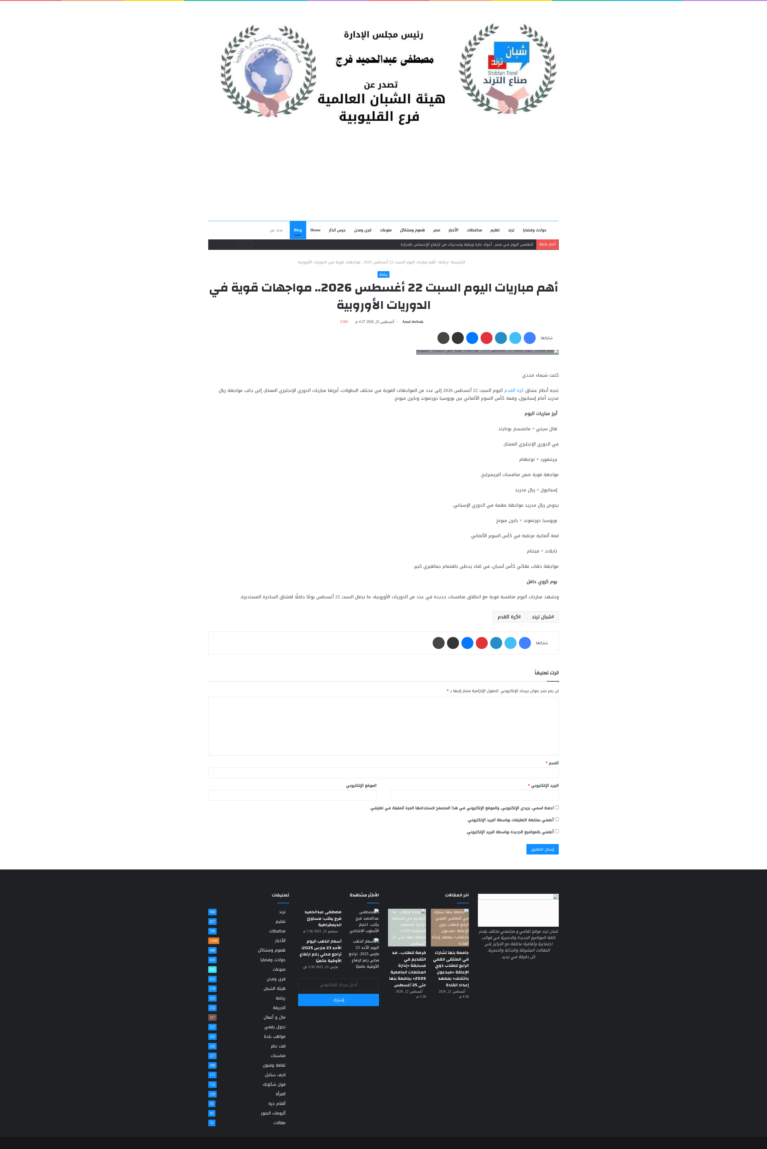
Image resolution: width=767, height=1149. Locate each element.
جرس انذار (337, 230)
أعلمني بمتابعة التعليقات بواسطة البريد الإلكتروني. (510, 820)
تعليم (495, 230)
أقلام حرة (277, 1103)
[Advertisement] (383, 176)
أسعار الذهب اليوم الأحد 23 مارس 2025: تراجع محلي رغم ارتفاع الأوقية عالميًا (321, 951)
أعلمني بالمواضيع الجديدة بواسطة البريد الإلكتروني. (510, 832)
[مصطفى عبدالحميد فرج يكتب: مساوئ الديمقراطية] (362, 921)
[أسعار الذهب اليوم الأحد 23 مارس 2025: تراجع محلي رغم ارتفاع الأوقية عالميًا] (362, 954)
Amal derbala (412, 321)
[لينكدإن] (501, 338)
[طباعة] (443, 338)
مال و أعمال (275, 1017)
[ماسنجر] (472, 338)
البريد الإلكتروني (543, 785)
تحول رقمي (275, 1027)
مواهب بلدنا (275, 1036)
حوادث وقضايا (534, 230)
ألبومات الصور (273, 1113)
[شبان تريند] (383, 66)
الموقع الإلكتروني (361, 785)
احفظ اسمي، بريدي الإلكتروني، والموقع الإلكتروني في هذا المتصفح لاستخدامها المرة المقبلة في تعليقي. (462, 808)
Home (315, 230)
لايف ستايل (275, 1075)
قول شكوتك (274, 1084)
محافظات (474, 230)
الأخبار (453, 230)
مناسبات (278, 1056)
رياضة (443, 262)
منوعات (386, 230)
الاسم (552, 763)
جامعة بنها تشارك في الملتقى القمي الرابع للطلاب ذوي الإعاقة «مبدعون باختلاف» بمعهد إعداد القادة (451, 969)
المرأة (281, 1094)
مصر (436, 230)
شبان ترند (542, 616)
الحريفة (279, 1008)
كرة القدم (514, 390)
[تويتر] (515, 338)
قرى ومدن (363, 230)
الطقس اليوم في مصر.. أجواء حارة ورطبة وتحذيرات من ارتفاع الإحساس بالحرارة (467, 244)
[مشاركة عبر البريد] (458, 338)
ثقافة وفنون (274, 1065)
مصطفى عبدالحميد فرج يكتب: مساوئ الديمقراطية (323, 918)
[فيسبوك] (530, 338)
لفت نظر (278, 1046)
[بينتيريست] (487, 338)
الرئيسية (458, 262)
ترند (511, 230)
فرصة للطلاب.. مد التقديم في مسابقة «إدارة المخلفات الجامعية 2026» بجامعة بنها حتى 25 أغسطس (407, 969)
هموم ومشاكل (412, 230)
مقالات (280, 1123)
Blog (298, 230)
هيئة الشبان (275, 988)
